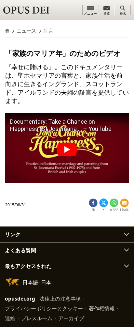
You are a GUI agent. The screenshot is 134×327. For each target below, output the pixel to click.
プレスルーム (36, 318)
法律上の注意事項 (60, 298)
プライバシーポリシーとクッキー (44, 308)
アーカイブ (71, 318)
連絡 (10, 318)
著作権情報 (102, 308)
